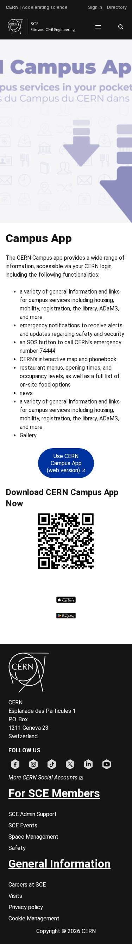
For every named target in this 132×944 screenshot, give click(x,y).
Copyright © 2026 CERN (66, 931)
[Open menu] (98, 27)
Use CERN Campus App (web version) (64, 463)
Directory (116, 7)
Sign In (95, 7)
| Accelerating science (37, 7)
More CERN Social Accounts (43, 777)
